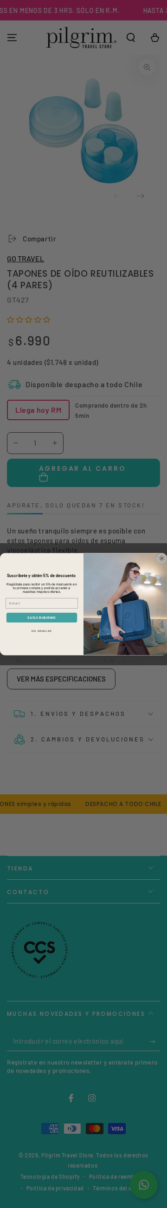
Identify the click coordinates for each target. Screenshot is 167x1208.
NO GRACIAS (42, 631)
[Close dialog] (162, 558)
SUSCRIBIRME (42, 617)
